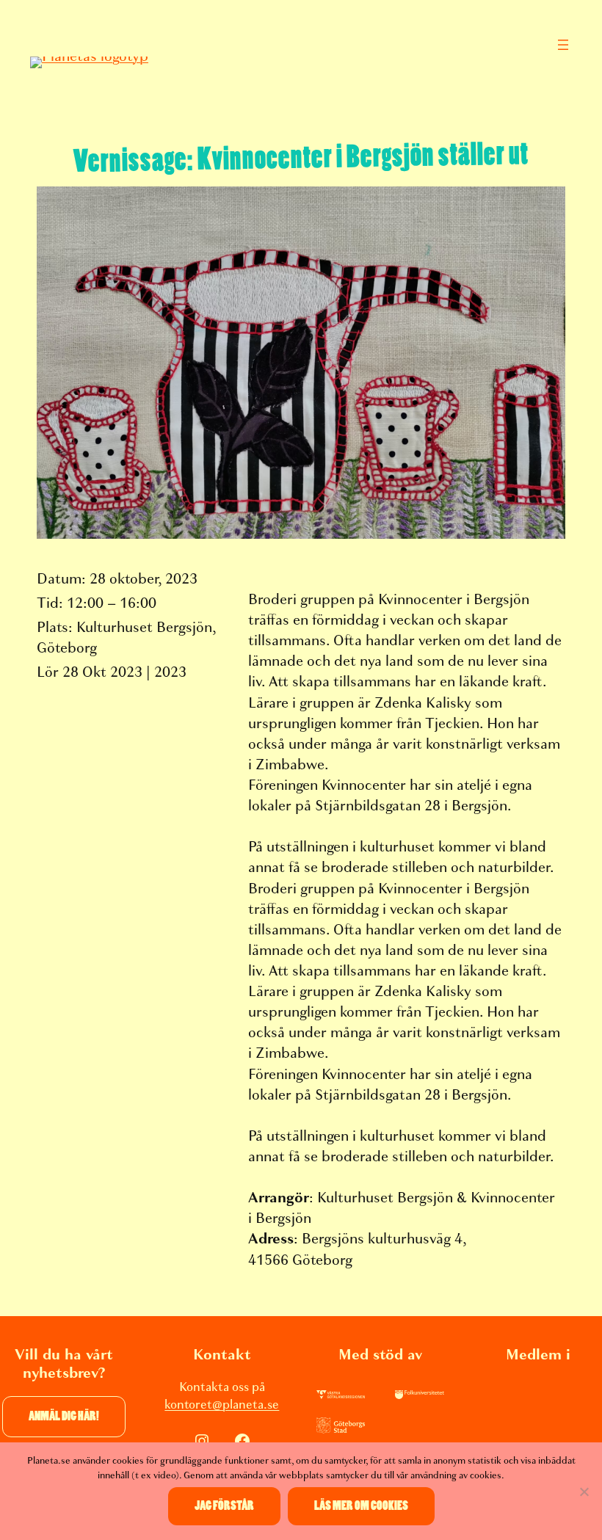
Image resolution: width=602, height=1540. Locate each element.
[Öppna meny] (563, 45)
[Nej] (583, 1491)
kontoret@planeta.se (221, 1404)
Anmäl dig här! (64, 1416)
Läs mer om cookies (361, 1506)
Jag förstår (224, 1506)
